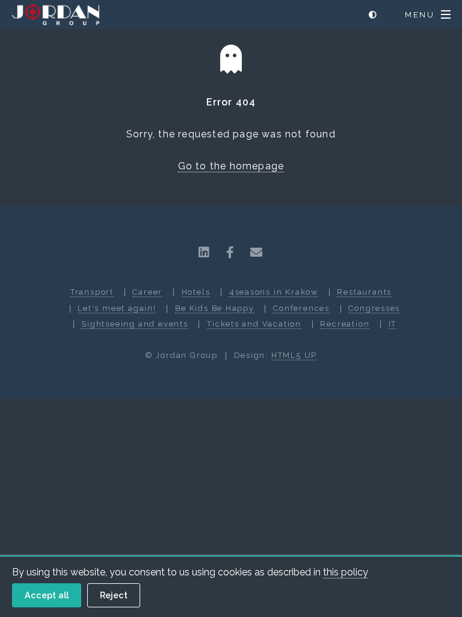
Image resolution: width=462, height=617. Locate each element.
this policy (345, 572)
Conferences (301, 308)
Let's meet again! (117, 308)
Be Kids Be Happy (214, 308)
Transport (92, 291)
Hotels (196, 291)
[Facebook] (230, 252)
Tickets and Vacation (254, 323)
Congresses (374, 308)
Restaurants (364, 291)
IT (393, 323)
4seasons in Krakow (273, 291)
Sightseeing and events (134, 323)
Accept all (47, 595)
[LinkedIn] (204, 252)
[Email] (256, 252)
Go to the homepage (231, 166)
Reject (114, 595)
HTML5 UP (294, 355)
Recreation (344, 323)
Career (147, 291)
